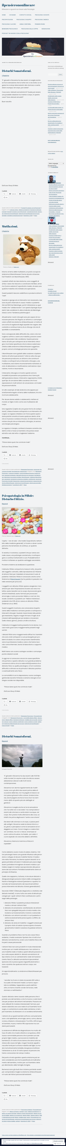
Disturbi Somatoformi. (16, 71)
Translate (54, 167)
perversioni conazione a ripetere (19, 479)
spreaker (4, 215)
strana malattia (11, 1121)
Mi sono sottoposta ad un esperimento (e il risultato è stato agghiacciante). (55, 123)
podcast (4, 212)
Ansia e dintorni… (25, 24)
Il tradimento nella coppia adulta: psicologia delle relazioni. (54, 98)
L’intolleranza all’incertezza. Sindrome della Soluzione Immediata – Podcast (56, 210)
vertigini (18, 1121)
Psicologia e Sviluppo (23, 19)
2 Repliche (5, 76)
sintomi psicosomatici (35, 483)
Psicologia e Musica (42, 19)
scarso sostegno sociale (30, 722)
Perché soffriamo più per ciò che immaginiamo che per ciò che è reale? (56, 86)
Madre (16, 1117)
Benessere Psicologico (10, 29)
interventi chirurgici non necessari (25, 475)
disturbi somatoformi (24, 210)
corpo (26, 1111)
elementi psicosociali (8, 1117)
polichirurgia (32, 479)
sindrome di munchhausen (11, 213)
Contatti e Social (25, 15)
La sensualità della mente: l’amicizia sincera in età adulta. (55, 241)
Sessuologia (46, 29)
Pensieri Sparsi (40, 24)
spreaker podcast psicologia (15, 215)
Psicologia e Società (42, 15)
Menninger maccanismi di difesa (12, 477)
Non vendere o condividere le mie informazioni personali (41, 1135)
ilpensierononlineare (18, 5)
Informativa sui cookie (36, 1143)
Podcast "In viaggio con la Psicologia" (31, 208)
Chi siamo (12, 15)
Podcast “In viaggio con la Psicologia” (15, 33)
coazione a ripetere (14, 473)
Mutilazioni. (10, 226)
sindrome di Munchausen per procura (14, 723)
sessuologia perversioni (26, 481)
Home (4, 15)
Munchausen (16, 579)
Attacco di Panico (14, 1111)
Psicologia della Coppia (29, 29)
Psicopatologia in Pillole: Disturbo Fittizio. (18, 497)
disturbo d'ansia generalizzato (25, 1113)
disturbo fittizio (9, 720)
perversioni (7, 479)
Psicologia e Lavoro (9, 24)
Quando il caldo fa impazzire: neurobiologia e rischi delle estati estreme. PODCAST (55, 130)
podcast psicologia (32, 212)
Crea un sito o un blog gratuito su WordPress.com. (14, 1135)
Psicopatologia (7, 19)
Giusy (35, 215)
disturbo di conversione (16, 1115)
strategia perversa (7, 485)
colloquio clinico (14, 210)
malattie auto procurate (31, 720)
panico (28, 1117)
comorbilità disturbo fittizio (30, 718)
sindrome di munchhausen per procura (29, 213)
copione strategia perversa (26, 473)
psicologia (36, 469)
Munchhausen (25, 477)
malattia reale (22, 1117)
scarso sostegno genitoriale (16, 722)
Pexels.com (16, 267)
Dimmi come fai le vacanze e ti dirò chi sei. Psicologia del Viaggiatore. (56, 115)
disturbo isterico (35, 1115)
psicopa (6, 722)
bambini (21, 1111)
